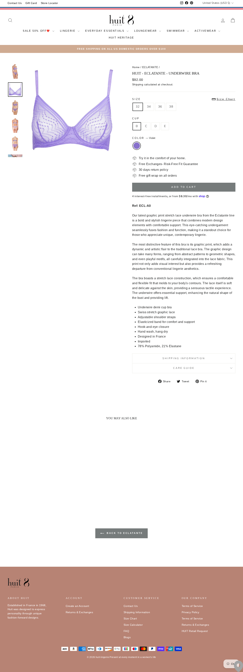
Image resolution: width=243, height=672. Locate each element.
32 (138, 107)
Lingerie (68, 30)
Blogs (127, 637)
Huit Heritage (121, 37)
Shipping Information (137, 612)
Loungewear (146, 30)
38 (171, 107)
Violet (136, 146)
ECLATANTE (150, 67)
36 (160, 107)
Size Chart (130, 618)
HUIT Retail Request (195, 631)
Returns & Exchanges (79, 612)
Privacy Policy (190, 612)
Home (136, 67)
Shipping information (184, 358)
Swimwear (176, 30)
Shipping (137, 84)
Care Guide (183, 368)
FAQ (126, 631)
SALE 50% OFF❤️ (37, 30)
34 (149, 107)
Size (183, 99)
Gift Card (31, 3)
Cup (136, 118)
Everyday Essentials (105, 30)
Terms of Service (192, 606)
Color (143, 138)
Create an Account (77, 606)
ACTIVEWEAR (206, 30)
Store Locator (49, 3)
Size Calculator (133, 624)
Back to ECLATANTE (124, 533)
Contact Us (15, 3)
